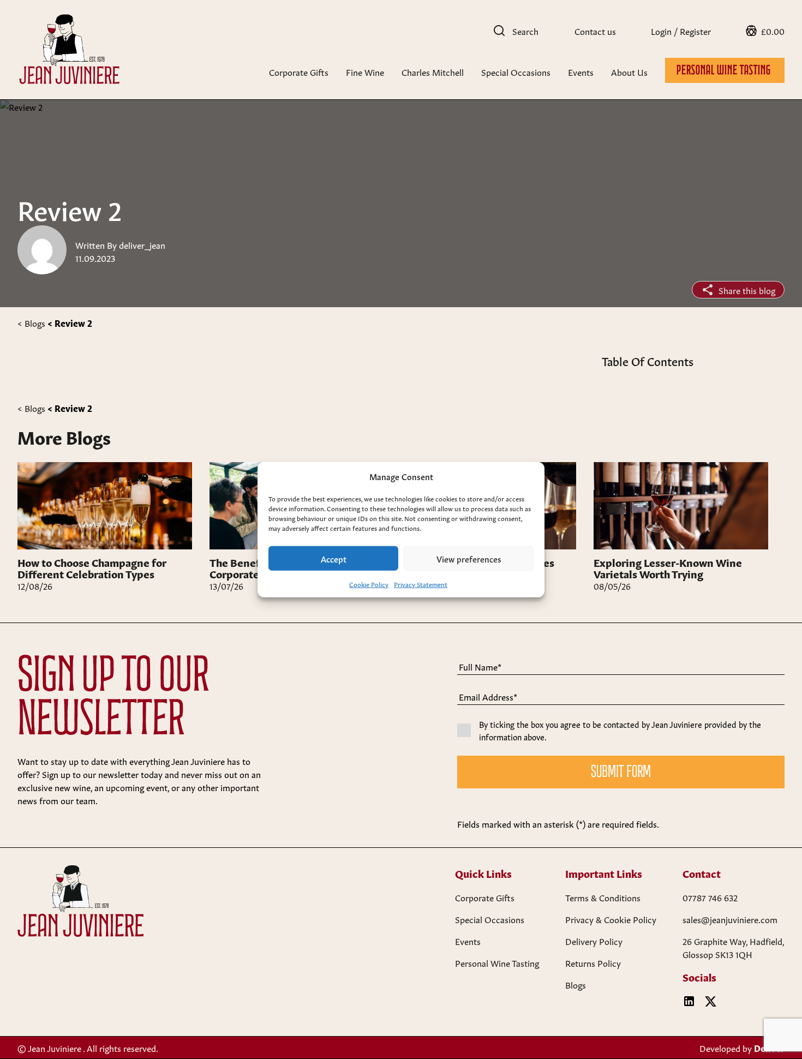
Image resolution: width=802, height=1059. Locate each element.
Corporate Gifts (298, 71)
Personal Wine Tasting (497, 962)
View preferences (468, 558)
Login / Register (681, 31)
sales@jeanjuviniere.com (730, 919)
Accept (333, 558)
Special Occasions (515, 71)
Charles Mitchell (433, 71)
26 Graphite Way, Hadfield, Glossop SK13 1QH (734, 947)
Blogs (575, 984)
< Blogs (31, 322)
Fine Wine (365, 71)
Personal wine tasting (725, 71)
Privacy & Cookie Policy (610, 919)
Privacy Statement (420, 583)
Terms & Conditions (603, 897)
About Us (629, 71)
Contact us (595, 31)
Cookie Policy (368, 583)
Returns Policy (593, 962)
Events (581, 71)
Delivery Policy (594, 941)
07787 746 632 (710, 897)
